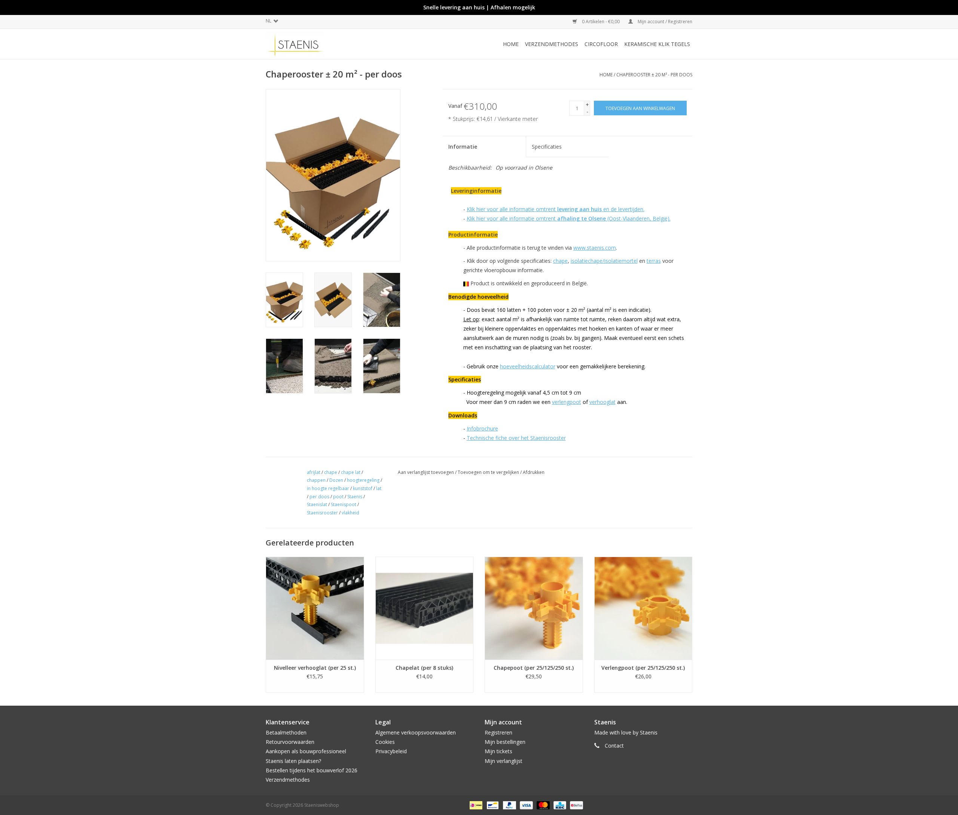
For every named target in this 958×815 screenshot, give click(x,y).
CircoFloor (601, 44)
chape (560, 260)
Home (511, 44)
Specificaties (547, 146)
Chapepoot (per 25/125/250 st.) (534, 667)
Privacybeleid (391, 751)
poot (338, 496)
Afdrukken (533, 472)
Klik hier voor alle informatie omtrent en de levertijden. (555, 209)
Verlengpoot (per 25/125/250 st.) (643, 667)
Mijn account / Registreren (664, 21)
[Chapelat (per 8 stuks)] (424, 608)
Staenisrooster (322, 513)
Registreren (498, 732)
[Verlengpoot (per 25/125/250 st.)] (643, 608)
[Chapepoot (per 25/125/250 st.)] (534, 608)
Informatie (462, 146)
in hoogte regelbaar (328, 488)
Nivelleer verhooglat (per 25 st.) (315, 667)
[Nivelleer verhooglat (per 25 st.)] (315, 608)
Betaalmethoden (286, 732)
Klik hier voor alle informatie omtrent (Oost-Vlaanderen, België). (569, 218)
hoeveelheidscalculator (527, 366)
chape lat (350, 472)
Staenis (354, 496)
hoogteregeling (363, 480)
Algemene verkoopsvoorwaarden (415, 732)
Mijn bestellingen (505, 741)
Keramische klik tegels (657, 44)
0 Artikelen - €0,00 (601, 21)
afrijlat (313, 472)
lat (378, 488)
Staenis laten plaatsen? (293, 760)
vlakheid (350, 513)
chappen (316, 480)
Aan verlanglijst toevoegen (426, 472)
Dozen (336, 480)
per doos (319, 496)
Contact (614, 745)
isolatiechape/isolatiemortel (604, 260)
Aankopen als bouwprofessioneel (306, 751)
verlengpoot (566, 401)
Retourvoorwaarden (290, 741)
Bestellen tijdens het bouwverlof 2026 (311, 770)
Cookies (385, 741)
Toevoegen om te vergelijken (489, 472)
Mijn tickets (498, 751)
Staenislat (317, 504)
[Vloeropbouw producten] (316, 44)
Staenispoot (343, 504)
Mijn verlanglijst (503, 760)
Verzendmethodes (551, 44)
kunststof (362, 488)
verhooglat (602, 401)
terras (654, 260)
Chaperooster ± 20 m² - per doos (654, 75)
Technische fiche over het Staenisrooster (516, 437)
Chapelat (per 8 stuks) (424, 667)
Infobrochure (482, 428)
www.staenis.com (594, 247)
